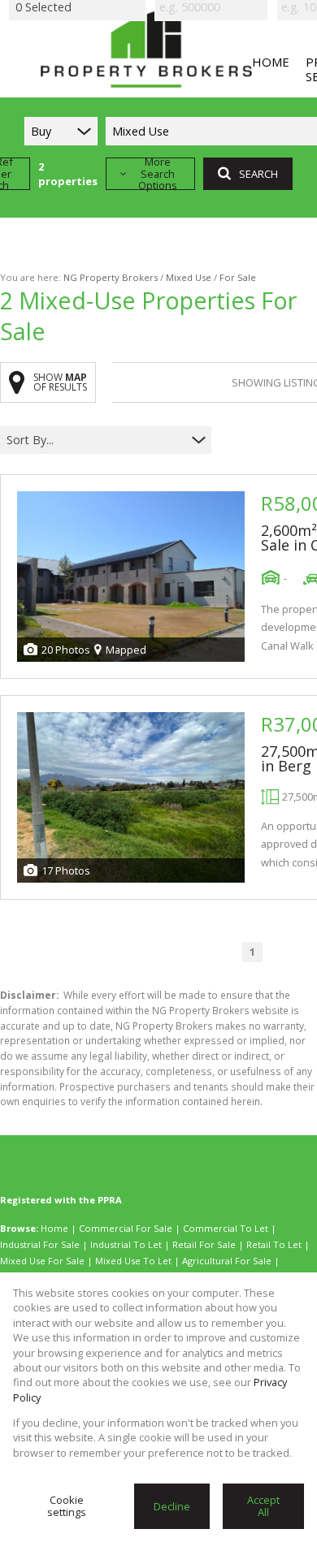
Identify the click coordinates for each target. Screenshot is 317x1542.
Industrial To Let (126, 1244)
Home (54, 1228)
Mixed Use (188, 277)
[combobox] (95, 440)
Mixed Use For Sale (42, 1261)
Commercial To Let (225, 1228)
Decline (172, 1506)
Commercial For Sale (125, 1228)
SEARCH (258, 173)
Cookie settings (66, 1505)
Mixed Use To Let (133, 1261)
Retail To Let (274, 1244)
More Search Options (157, 174)
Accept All (263, 1505)
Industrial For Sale (40, 1244)
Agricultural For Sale (226, 1261)
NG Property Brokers (110, 277)
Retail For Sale (204, 1244)
